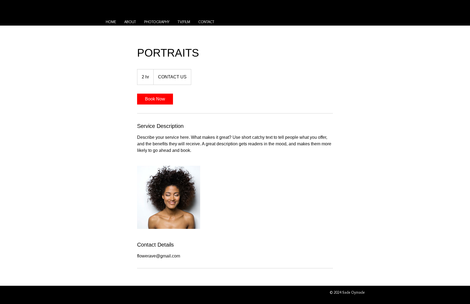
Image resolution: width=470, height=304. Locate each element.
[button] (157, 22)
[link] (155, 99)
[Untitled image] (168, 197)
